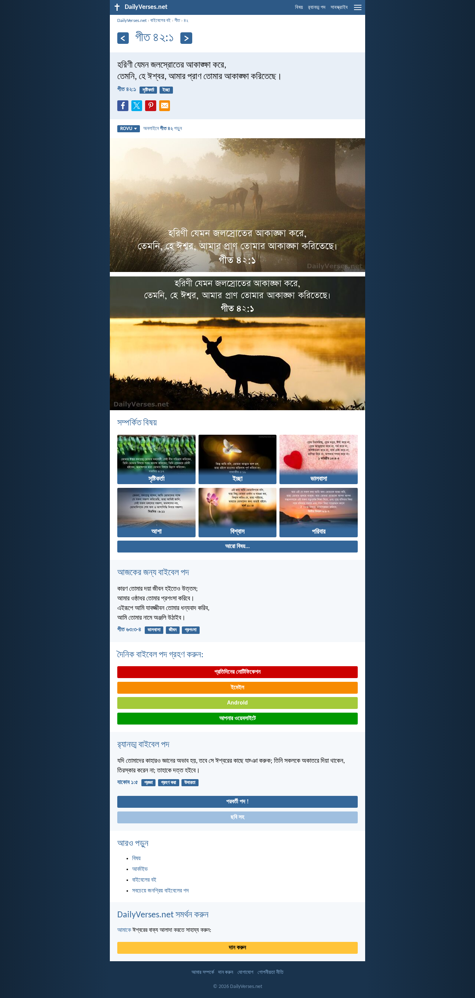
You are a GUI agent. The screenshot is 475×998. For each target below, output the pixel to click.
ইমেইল (237, 688)
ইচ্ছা (166, 90)
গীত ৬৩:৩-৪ (129, 630)
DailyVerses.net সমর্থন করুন (163, 915)
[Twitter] (138, 108)
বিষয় (299, 7)
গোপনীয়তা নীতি (271, 972)
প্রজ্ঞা (148, 782)
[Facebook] (124, 108)
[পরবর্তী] (186, 38)
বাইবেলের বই (160, 20)
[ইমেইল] (166, 108)
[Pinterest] (152, 108)
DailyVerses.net (132, 20)
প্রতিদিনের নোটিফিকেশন (237, 672)
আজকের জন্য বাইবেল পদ (153, 572)
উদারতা (190, 782)
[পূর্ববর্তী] (123, 38)
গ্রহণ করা (168, 782)
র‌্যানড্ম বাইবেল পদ (143, 745)
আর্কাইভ (140, 869)
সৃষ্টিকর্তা (148, 90)
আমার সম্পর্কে (202, 972)
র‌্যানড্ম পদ (316, 7)
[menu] (357, 10)
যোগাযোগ (245, 972)
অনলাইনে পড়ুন (162, 129)
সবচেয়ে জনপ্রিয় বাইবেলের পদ (160, 891)
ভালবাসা (154, 630)
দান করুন (237, 948)
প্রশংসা (191, 630)
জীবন (173, 630)
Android (237, 703)
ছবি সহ (237, 817)
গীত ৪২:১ (126, 90)
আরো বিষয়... (237, 547)
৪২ (186, 20)
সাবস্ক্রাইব (339, 7)
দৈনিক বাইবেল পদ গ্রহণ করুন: (160, 655)
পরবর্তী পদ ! (237, 802)
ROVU (126, 128)
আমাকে (124, 930)
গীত (177, 20)
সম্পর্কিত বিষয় (137, 423)
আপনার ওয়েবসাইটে (237, 719)
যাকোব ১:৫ (127, 782)
